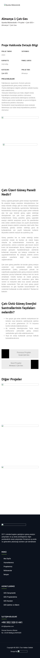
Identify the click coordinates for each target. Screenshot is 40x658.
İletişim (6, 574)
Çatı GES (5, 73)
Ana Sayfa (7, 559)
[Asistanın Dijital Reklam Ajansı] (23, 651)
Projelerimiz (8, 567)
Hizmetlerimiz (9, 563)
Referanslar (8, 571)
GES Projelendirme (10, 597)
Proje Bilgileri (8, 79)
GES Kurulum (8, 601)
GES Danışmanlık (10, 593)
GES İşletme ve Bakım (11, 605)
